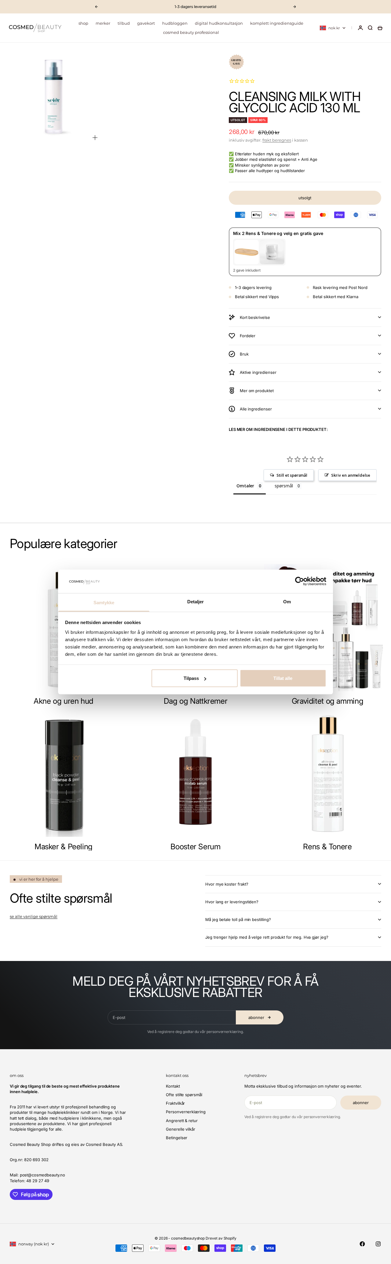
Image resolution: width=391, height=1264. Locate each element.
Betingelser (176, 1137)
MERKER (103, 23)
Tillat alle (282, 678)
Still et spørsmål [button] (291, 475)
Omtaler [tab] (245, 486)
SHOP (83, 23)
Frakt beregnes (276, 140)
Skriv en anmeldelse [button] (350, 475)
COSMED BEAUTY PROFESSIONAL (191, 32)
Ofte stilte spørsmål (184, 1094)
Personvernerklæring (186, 1111)
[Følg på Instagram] (378, 1244)
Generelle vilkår (180, 1129)
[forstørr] (95, 138)
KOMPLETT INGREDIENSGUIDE (276, 23)
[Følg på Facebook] (362, 1244)
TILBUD (124, 23)
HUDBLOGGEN (175, 23)
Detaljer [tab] (195, 601)
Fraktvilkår (175, 1103)
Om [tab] (287, 601)
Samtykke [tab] (104, 602)
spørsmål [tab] (284, 486)
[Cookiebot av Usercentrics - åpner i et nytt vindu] (299, 581)
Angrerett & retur (182, 1120)
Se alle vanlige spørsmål (33, 916)
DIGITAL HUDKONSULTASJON (219, 23)
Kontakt (173, 1086)
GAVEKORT (146, 23)
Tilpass (191, 678)
